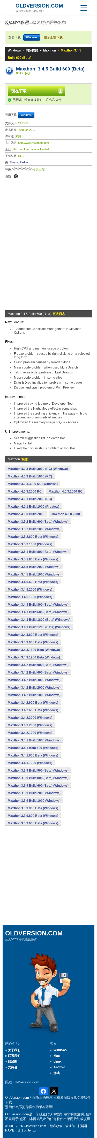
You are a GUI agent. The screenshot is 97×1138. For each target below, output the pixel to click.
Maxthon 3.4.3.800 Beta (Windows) (33, 635)
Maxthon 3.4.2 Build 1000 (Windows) (34, 695)
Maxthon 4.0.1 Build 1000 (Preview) (33, 506)
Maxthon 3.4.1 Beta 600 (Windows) (33, 748)
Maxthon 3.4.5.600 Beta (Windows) (33, 582)
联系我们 (14, 1056)
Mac (57, 1056)
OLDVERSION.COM (39, 6)
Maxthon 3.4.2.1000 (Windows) (30, 733)
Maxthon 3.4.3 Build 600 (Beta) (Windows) (38, 612)
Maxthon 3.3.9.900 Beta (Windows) (33, 808)
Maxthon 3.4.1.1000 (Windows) (30, 763)
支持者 (12, 1067)
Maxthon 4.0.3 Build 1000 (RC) (30, 476)
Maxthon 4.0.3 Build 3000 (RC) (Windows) (38, 469)
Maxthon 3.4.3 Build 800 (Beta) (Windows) (38, 604)
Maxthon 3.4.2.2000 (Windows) (30, 725)
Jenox (31, 1130)
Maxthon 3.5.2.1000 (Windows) (30, 544)
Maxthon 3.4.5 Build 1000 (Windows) (34, 574)
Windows (14, 50)
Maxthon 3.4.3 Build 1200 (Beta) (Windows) (39, 627)
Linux (58, 1061)
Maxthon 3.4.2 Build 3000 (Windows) (34, 680)
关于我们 (14, 1050)
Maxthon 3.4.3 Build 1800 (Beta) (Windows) (39, 620)
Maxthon (49, 50)
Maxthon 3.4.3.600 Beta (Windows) (33, 642)
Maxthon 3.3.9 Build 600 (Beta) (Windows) (38, 785)
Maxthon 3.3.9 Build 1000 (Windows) (34, 801)
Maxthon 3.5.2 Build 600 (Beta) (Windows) (38, 521)
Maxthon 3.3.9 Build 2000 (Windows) (34, 793)
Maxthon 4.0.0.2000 (65, 514)
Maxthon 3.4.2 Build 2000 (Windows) (34, 687)
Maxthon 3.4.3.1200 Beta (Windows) (34, 657)
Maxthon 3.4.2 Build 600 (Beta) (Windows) (38, 672)
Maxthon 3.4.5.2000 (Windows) (30, 589)
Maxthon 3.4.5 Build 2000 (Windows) (34, 567)
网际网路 (32, 50)
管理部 (70, 1126)
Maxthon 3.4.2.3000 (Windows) (30, 718)
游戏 (57, 1073)
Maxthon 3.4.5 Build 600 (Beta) (50, 69)
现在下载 (19, 91)
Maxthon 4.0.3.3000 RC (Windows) (33, 484)
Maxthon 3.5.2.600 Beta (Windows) (33, 537)
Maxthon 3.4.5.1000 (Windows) (30, 597)
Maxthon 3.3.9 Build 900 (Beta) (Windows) (38, 770)
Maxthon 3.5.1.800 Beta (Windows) (33, 559)
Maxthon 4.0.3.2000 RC (25, 491)
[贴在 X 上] (16, 176)
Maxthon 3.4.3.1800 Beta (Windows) (34, 650)
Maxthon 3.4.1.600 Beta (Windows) (33, 755)
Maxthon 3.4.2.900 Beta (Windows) (33, 702)
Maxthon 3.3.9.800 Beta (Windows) (33, 816)
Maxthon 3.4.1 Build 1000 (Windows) (34, 740)
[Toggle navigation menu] (83, 8)
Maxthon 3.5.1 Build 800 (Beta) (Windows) (38, 552)
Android (59, 1067)
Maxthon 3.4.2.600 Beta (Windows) (33, 710)
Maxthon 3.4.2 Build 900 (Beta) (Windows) (38, 665)
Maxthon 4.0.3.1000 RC (66, 491)
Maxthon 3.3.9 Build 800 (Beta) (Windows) (38, 778)
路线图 (12, 1061)
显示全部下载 (53, 37)
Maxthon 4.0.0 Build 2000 (26, 514)
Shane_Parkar (19, 162)
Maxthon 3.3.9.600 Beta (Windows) (33, 823)
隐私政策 (56, 1126)
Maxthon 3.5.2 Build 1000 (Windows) (34, 529)
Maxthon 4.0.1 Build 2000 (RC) (30, 499)
